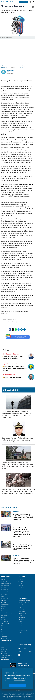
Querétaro (21, 587)
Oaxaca (20, 581)
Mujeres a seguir (6, 583)
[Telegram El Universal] (19, 648)
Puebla (20, 583)
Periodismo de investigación (5, 586)
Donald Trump (5, 598)
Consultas (4, 638)
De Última (4, 649)
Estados (3, 602)
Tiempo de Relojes (6, 655)
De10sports (21, 617)
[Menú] (33, 2)
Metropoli (4, 600)
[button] (23, 2)
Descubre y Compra (24, 600)
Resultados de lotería (22, 631)
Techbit (3, 627)
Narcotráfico (5, 604)
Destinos (3, 634)
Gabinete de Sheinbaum (4, 593)
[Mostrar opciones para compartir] (33, 7)
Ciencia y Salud (5, 623)
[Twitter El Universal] (30, 648)
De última (4, 632)
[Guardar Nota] (24, 329)
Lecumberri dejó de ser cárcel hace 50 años (12, 358)
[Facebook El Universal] (24, 648)
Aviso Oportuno (22, 604)
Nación (3, 579)
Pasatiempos (22, 625)
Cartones (4, 608)
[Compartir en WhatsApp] (16, 329)
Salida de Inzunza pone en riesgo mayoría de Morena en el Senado (15, 368)
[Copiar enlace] (21, 329)
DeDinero (21, 619)
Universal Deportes (6, 613)
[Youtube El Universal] (19, 652)
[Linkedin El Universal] (19, 655)
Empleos (21, 607)
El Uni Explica (5, 590)
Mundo (3, 596)
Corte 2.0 (4, 581)
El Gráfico (21, 615)
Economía (4, 611)
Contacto (17, 690)
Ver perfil (10, 73)
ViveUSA (20, 621)
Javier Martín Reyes (9, 374)
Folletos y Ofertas (23, 602)
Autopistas (4, 636)
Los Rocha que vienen (12, 377)
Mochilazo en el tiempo (11, 354)
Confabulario (5, 619)
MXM (2, 625)
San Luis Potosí (22, 590)
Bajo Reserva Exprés (10, 364)
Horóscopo (21, 628)
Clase (3, 643)
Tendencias (4, 621)
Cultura (3, 617)
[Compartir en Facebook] (10, 329)
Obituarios (21, 609)
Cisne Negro (4, 657)
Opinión (6, 350)
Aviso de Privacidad (19, 680)
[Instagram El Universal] (25, 652)
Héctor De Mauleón (4, 66)
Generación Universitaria (22, 612)
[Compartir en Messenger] (19, 329)
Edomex (20, 579)
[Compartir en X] (13, 329)
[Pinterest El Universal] (30, 652)
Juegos (20, 623)
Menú (2, 629)
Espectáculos (5, 615)
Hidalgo (20, 585)
